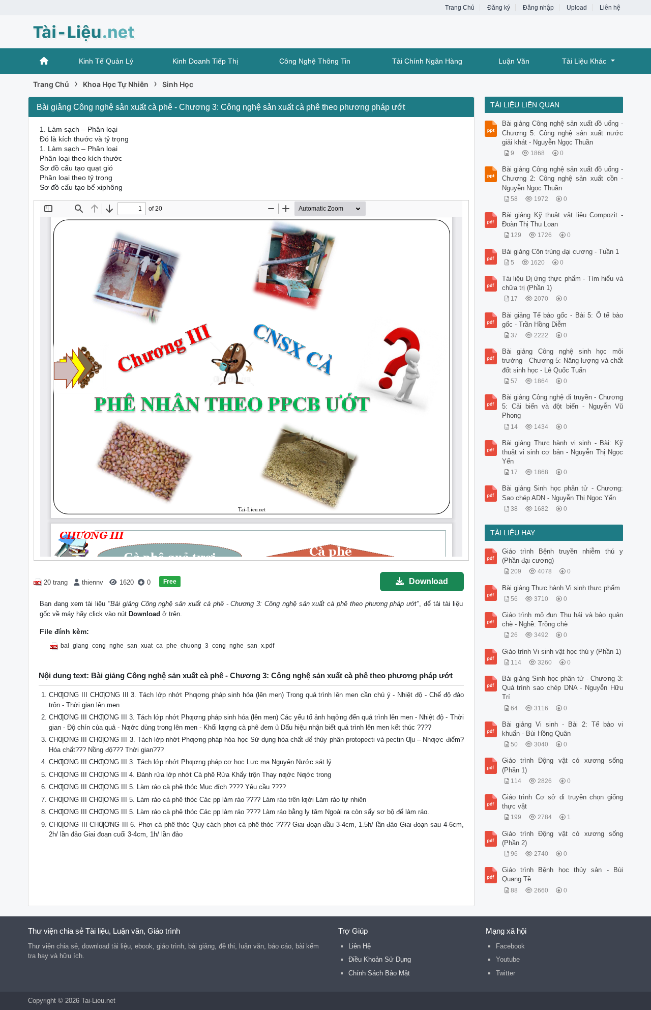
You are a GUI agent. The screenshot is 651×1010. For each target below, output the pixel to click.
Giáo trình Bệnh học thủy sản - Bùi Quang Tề (563, 874)
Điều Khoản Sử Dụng (379, 959)
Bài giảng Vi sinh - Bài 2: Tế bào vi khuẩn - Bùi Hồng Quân (563, 728)
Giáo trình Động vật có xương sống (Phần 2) (563, 838)
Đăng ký (498, 7)
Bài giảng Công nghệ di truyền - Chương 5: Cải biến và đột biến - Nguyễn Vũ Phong (563, 406)
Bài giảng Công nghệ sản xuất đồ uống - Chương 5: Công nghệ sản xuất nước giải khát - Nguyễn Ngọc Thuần (563, 133)
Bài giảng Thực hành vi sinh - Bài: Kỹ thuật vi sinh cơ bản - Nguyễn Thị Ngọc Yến (563, 452)
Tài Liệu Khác (584, 61)
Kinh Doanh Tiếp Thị (205, 61)
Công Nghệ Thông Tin (314, 61)
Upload (577, 7)
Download (428, 581)
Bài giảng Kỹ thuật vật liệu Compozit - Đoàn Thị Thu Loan (563, 219)
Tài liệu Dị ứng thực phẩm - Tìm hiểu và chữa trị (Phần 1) (563, 283)
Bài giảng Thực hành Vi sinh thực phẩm (561, 588)
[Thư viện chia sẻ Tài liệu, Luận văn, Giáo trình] (109, 30)
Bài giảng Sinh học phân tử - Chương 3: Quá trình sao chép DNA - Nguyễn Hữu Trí (563, 688)
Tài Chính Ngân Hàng (427, 61)
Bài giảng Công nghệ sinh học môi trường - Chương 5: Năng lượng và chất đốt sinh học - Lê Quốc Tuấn (563, 360)
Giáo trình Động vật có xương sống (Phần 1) (563, 765)
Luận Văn (513, 61)
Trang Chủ (460, 7)
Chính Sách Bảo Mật (379, 973)
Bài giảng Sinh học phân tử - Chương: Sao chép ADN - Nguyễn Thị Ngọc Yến (563, 492)
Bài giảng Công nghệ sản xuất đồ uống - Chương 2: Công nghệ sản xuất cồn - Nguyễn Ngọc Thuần (563, 178)
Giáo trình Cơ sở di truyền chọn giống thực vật (563, 801)
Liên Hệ (359, 946)
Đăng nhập (538, 7)
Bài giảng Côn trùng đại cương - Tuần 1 (560, 251)
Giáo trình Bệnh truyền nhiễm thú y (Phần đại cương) (563, 555)
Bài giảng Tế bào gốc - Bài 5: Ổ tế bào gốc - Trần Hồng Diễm (563, 319)
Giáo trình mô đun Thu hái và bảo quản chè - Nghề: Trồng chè (563, 619)
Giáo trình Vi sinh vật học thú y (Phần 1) (561, 651)
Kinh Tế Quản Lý (106, 61)
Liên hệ (610, 7)
